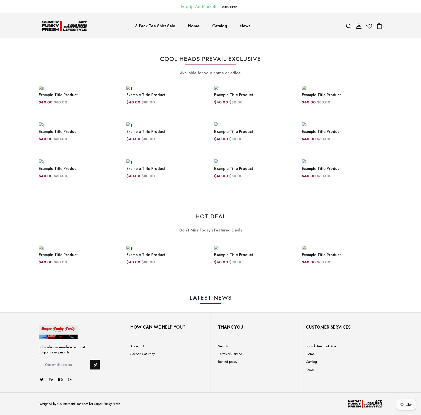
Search (223, 346)
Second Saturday (142, 353)
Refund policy (227, 361)
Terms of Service (230, 353)
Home (194, 26)
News (245, 26)
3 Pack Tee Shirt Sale (155, 26)
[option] (79, 259)
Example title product (58, 95)
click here (229, 7)
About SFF (137, 346)
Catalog (219, 26)
